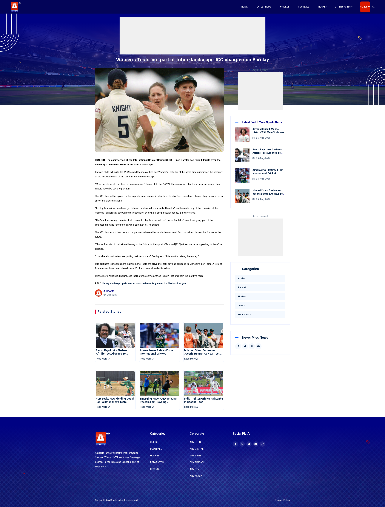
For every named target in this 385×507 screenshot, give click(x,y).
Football (303, 7)
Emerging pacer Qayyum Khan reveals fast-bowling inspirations (158, 400)
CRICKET (155, 442)
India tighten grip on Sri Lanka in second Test (203, 400)
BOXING (154, 469)
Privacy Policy (282, 500)
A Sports (112, 500)
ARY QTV (194, 469)
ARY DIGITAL (196, 448)
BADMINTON (157, 462)
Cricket (284, 7)
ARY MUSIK (196, 475)
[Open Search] (373, 7)
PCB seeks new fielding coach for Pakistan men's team (115, 400)
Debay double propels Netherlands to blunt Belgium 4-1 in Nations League (144, 283)
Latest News (264, 7)
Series (363, 7)
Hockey (322, 7)
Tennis (241, 305)
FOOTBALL (156, 448)
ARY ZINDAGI (197, 462)
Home (244, 7)
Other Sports (343, 7)
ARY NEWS (195, 455)
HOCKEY (154, 455)
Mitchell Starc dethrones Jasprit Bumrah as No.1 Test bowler (202, 352)
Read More (102, 358)
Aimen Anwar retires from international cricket (156, 352)
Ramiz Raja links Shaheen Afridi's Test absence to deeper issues (112, 352)
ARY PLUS (195, 442)
